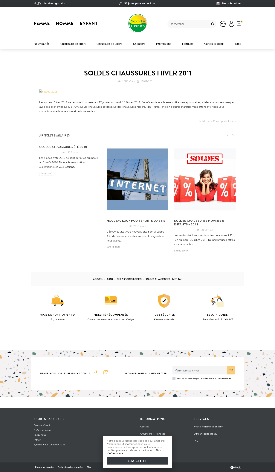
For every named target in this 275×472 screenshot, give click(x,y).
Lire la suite (46, 173)
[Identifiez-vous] (231, 24)
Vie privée (69, 337)
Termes (81, 337)
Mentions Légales (44, 467)
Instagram (106, 373)
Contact (144, 426)
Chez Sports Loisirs (224, 121)
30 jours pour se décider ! (140, 3)
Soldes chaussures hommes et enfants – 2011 (200, 223)
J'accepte (137, 461)
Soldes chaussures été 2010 (63, 147)
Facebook (95, 373)
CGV (88, 467)
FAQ (196, 440)
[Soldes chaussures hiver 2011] (48, 91)
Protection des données (70, 467)
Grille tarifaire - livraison (153, 433)
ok (231, 370)
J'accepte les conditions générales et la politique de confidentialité (204, 378)
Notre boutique (231, 3)
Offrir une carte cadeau (205, 433)
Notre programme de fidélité (208, 426)
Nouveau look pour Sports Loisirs (136, 221)
